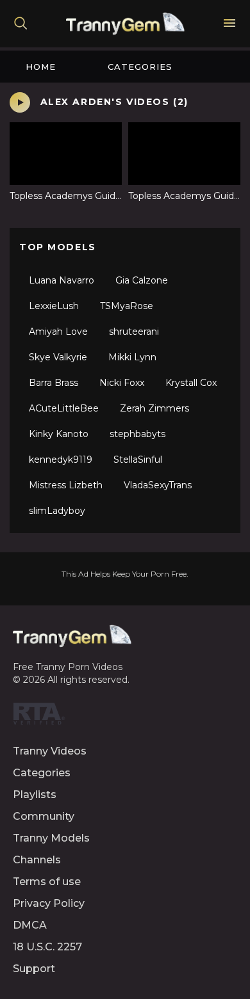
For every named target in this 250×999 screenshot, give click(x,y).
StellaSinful (137, 459)
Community (43, 816)
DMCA (30, 925)
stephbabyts (137, 434)
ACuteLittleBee (64, 408)
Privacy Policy (49, 903)
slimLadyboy (57, 510)
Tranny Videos (50, 751)
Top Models (57, 247)
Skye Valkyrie (58, 357)
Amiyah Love (58, 331)
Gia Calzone (141, 280)
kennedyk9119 (60, 459)
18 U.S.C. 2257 (47, 947)
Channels (37, 860)
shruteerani (134, 331)
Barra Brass (53, 382)
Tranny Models (51, 838)
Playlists (34, 794)
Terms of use (47, 881)
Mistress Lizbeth (66, 485)
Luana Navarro (61, 280)
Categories (140, 66)
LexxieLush (54, 306)
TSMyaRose (126, 306)
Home (41, 66)
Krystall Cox (191, 382)
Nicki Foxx (121, 382)
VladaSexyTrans (158, 485)
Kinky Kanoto (58, 434)
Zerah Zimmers (154, 408)
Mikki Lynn (132, 357)
